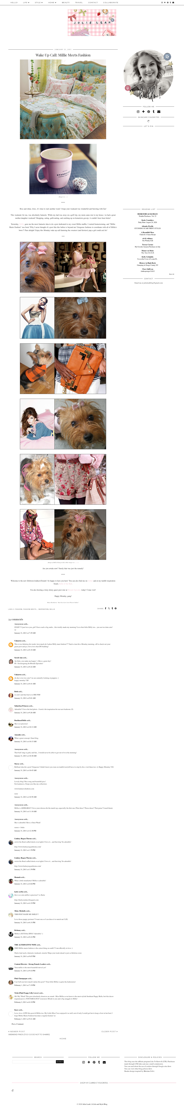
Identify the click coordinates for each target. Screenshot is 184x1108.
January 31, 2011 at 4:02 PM (24, 884)
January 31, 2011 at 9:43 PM (24, 970)
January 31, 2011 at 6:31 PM (24, 922)
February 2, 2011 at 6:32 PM (24, 1002)
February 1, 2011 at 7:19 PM (24, 985)
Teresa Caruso (147, 244)
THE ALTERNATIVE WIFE (25, 944)
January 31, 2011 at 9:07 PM (24, 956)
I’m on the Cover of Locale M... (147, 259)
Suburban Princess (21, 705)
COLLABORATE (110, 2)
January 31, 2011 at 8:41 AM (25, 683)
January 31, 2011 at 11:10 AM (25, 811)
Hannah (17, 877)
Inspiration (43, 609)
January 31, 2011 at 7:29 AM (25, 633)
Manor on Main (148, 250)
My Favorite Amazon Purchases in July (147, 247)
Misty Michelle (20, 911)
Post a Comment (18, 1024)
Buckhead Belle (20, 720)
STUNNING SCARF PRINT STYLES (147, 228)
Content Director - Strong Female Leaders (30, 964)
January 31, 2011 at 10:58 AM (25, 797)
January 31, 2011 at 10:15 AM (25, 741)
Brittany (17, 930)
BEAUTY (66, 2)
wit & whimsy (147, 238)
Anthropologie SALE (148, 271)
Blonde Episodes (74, 590)
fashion (18, 609)
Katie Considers (148, 220)
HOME (51, 2)
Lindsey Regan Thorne (23, 838)
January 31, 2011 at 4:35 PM (24, 903)
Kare (16, 1009)
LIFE (25, 2)
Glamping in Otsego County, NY (147, 265)
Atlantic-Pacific (147, 226)
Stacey (16, 763)
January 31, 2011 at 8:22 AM (25, 667)
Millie (52, 609)
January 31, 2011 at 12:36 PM (25, 830)
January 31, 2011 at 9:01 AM (25, 698)
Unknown (17, 640)
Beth (16, 691)
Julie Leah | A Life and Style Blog (95, 1104)
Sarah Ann (18, 657)
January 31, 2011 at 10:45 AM (25, 770)
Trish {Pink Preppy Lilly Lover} (26, 993)
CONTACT (93, 2)
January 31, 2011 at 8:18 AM (25, 650)
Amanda (17, 734)
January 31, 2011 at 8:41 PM (24, 937)
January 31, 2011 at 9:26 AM (25, 712)
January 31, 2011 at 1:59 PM (24, 850)
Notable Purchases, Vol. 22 (147, 216)
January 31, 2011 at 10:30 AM (25, 756)
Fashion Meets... (30, 609)
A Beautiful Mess (147, 232)
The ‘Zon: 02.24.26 (147, 253)
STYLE (38, 2)
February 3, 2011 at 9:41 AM (24, 1019)
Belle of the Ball (65, 583)
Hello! (14, 2)
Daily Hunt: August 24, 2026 (147, 222)
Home (63, 1038)
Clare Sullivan (147, 269)
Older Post (109, 1031)
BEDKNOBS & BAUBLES (148, 214)
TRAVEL (79, 2)
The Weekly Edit (147, 240)
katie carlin (18, 891)
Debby (21, 224)
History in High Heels (147, 263)
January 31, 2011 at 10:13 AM (25, 727)
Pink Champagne (20, 978)
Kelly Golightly (148, 256)
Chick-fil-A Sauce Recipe (148, 234)
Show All (171, 274)
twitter (90, 580)
